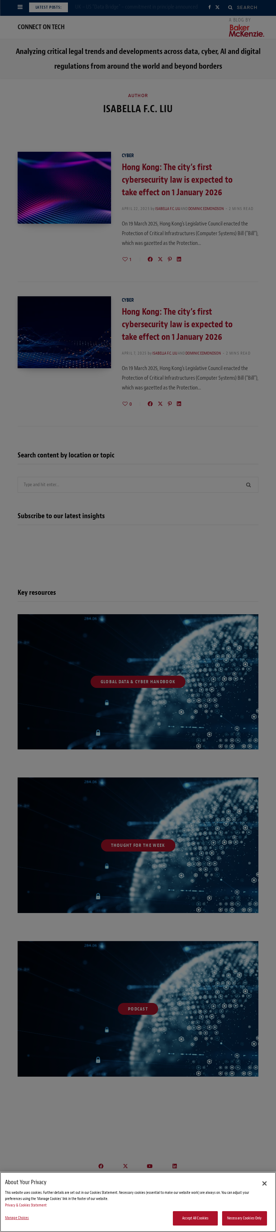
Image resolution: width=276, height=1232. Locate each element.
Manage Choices (17, 1217)
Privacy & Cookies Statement (26, 1205)
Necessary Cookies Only (244, 1218)
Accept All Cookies (195, 1218)
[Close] (264, 1183)
